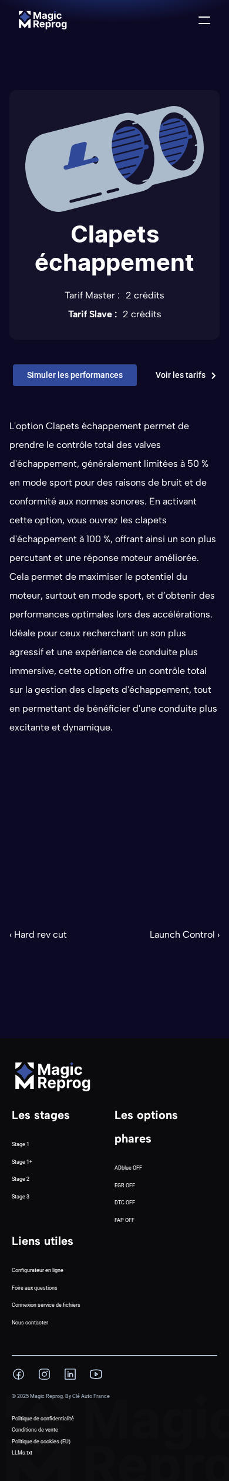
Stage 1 (20, 1144)
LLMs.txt (22, 1453)
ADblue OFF (128, 1168)
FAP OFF (124, 1220)
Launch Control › (185, 934)
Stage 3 (20, 1197)
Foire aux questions (35, 1288)
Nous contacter (30, 1323)
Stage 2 (20, 1179)
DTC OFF (124, 1203)
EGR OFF (124, 1185)
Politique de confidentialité (43, 1419)
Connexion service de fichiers (46, 1305)
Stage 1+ (22, 1162)
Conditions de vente (35, 1430)
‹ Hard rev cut (38, 934)
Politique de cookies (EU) (41, 1442)
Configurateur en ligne (37, 1270)
